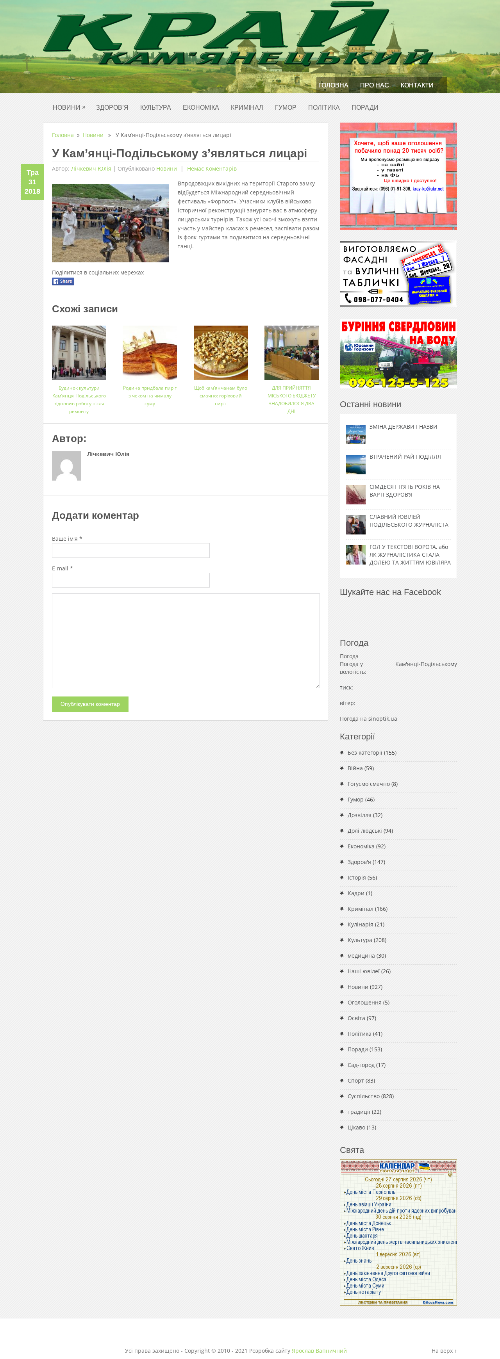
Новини (69, 107)
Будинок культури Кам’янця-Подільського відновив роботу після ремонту (79, 400)
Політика (324, 107)
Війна (355, 768)
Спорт (356, 1080)
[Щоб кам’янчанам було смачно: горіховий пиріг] (221, 350)
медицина (361, 955)
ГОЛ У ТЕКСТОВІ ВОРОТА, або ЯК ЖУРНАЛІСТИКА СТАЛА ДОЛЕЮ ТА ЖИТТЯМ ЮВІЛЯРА (410, 554)
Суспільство (364, 1096)
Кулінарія (360, 924)
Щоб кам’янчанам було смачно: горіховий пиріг (220, 396)
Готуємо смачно (369, 783)
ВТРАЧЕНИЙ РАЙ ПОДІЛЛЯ (405, 456)
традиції (359, 1111)
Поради (365, 107)
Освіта (356, 1018)
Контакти (417, 85)
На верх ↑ (444, 1350)
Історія (357, 877)
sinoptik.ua (382, 718)
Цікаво (356, 1127)
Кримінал (247, 107)
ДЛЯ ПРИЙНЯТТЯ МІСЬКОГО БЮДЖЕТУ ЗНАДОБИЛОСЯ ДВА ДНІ (292, 400)
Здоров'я (359, 862)
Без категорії (365, 752)
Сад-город (361, 1065)
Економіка (201, 107)
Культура (155, 107)
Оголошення (365, 1002)
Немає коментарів (211, 168)
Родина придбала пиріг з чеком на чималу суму (150, 396)
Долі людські (365, 830)
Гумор (285, 107)
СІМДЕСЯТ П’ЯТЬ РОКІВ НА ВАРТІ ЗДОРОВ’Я (405, 490)
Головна (333, 85)
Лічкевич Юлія (91, 168)
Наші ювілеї (364, 971)
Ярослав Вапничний (319, 1350)
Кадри (356, 893)
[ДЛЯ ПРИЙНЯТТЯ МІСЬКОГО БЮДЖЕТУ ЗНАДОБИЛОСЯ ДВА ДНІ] (291, 350)
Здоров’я (112, 107)
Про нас (374, 85)
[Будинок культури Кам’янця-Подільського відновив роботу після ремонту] (79, 350)
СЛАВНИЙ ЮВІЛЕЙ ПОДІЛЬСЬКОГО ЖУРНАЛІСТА (409, 520)
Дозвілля (359, 815)
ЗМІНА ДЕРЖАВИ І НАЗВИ (404, 426)
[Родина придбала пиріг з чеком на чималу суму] (150, 350)
